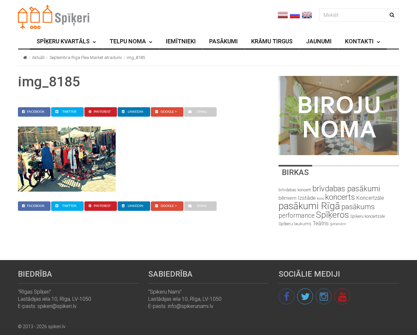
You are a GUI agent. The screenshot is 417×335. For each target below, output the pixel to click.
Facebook (36, 111)
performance (297, 215)
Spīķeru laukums (295, 223)
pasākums (358, 206)
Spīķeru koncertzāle (367, 216)
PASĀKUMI (223, 41)
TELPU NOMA (127, 41)
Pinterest (102, 111)
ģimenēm (338, 224)
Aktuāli (38, 57)
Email (202, 111)
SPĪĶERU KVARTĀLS (63, 41)
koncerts (340, 197)
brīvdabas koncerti (295, 190)
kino (320, 199)
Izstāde (307, 198)
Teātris (321, 223)
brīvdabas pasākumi (346, 188)
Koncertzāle (370, 198)
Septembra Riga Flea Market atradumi (86, 57)
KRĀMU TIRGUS (272, 41)
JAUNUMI (319, 41)
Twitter (69, 111)
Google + (169, 111)
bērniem (287, 198)
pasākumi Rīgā (309, 205)
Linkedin (135, 111)
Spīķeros (332, 215)
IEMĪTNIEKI (181, 41)
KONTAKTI (359, 41)
